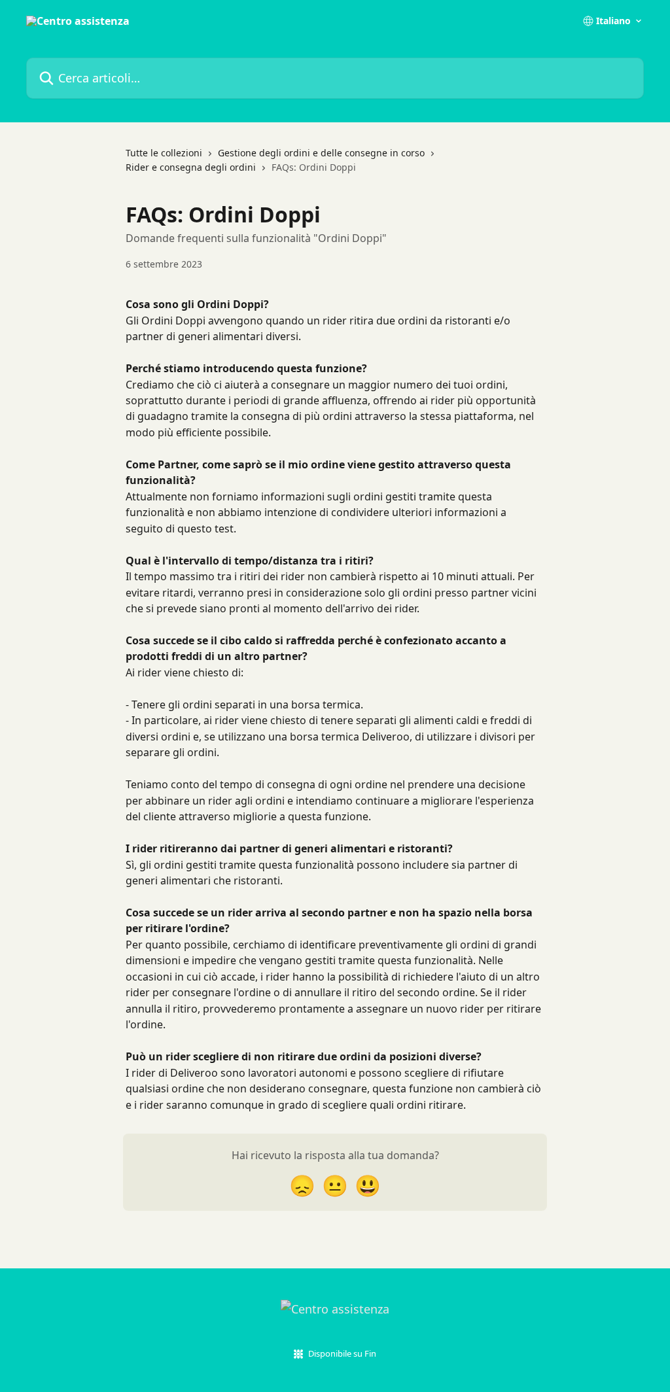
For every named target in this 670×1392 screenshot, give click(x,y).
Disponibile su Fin (342, 1353)
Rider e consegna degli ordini (191, 167)
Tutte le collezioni (164, 153)
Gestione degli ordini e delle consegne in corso (321, 153)
